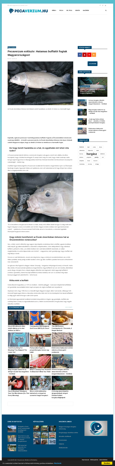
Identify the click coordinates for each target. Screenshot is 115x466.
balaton (81, 147)
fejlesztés (90, 150)
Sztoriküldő (92, 64)
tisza (88, 160)
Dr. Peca (69, 10)
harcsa (81, 153)
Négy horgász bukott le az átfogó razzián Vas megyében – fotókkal (97, 111)
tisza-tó (95, 160)
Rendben (107, 463)
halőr (97, 150)
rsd (103, 157)
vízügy (97, 164)
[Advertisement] (57, 28)
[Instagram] (103, 5)
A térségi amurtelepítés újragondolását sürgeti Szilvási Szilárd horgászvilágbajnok (92, 91)
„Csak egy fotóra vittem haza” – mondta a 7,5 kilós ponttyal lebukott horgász (96, 120)
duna (100, 147)
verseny (90, 164)
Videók (77, 10)
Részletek (57, 463)
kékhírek (102, 153)
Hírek (54, 10)
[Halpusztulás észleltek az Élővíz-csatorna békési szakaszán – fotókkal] (44, 428)
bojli (88, 147)
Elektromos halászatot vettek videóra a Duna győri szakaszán (97, 130)
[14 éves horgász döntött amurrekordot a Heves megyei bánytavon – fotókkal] (36, 435)
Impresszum (85, 460)
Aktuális (80, 109)
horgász (92, 153)
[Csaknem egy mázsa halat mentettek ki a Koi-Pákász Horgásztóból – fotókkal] (44, 435)
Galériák (86, 10)
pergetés (89, 157)
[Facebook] (100, 5)
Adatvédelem (103, 460)
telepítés (81, 160)
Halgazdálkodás (84, 86)
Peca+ (61, 10)
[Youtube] (105, 5)
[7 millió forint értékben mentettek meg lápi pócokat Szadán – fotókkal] (44, 441)
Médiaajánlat (94, 460)
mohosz (81, 157)
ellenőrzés (82, 150)
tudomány (81, 164)
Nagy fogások (12, 47)
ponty (96, 157)
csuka (94, 147)
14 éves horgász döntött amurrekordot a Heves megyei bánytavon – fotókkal (97, 102)
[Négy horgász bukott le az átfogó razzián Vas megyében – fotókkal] (52, 428)
